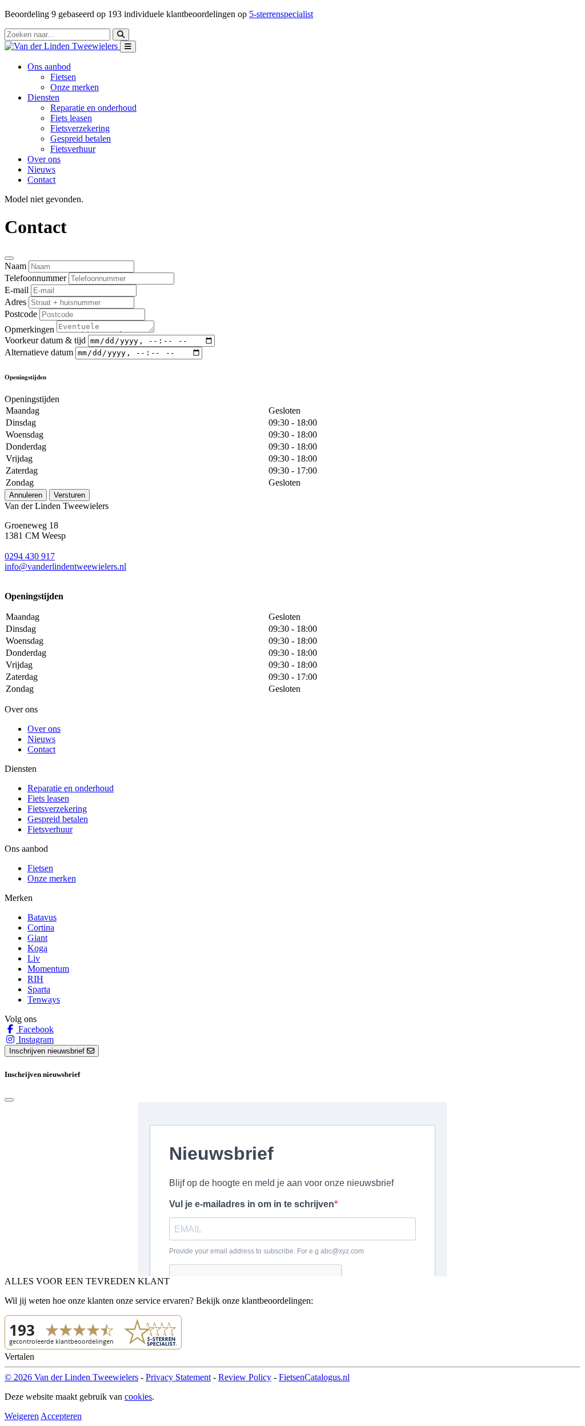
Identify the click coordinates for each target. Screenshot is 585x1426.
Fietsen (63, 77)
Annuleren (25, 495)
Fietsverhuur (72, 149)
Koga (37, 948)
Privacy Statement (178, 1377)
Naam (15, 266)
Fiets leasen (71, 118)
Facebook (35, 1029)
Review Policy (244, 1377)
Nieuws (41, 169)
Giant (37, 938)
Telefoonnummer (35, 278)
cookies (138, 1396)
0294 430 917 (30, 556)
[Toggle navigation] (128, 47)
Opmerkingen (29, 329)
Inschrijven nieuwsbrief (48, 1051)
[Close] (9, 258)
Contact (41, 180)
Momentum (48, 969)
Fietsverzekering (80, 128)
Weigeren (22, 1416)
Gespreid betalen (80, 138)
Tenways (43, 999)
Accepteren (61, 1416)
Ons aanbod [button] (49, 66)
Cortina (40, 927)
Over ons (44, 159)
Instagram (35, 1039)
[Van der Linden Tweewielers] (62, 46)
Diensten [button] (43, 97)
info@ (16, 566)
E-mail (17, 290)
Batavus (42, 917)
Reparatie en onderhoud (93, 108)
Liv (33, 958)
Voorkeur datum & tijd (45, 340)
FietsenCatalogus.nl (314, 1377)
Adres (15, 302)
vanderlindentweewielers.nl (76, 566)
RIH (35, 979)
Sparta (38, 989)
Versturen (69, 495)
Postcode (21, 314)
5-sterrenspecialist (281, 14)
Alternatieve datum (39, 352)
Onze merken (74, 87)
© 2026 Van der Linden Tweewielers (71, 1377)
